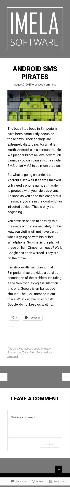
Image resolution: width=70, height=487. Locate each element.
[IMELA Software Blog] (35, 28)
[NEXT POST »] (66, 377)
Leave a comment (45, 84)
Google (36, 348)
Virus (33, 352)
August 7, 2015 (23, 84)
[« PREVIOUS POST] (3, 377)
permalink (12, 356)
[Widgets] (58, 469)
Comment (49, 444)
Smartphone (14, 352)
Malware (46, 348)
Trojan (25, 352)
